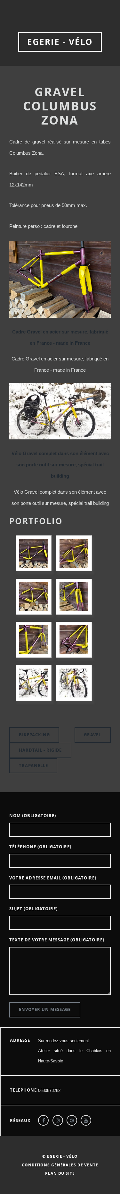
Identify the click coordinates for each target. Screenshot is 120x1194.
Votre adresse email (52, 878)
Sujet (33, 909)
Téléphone (40, 847)
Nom (32, 815)
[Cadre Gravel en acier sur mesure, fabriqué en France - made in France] (59, 316)
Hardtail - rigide (40, 750)
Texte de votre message (56, 940)
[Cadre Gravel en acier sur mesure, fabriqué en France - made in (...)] (34, 553)
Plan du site (60, 1173)
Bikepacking (34, 735)
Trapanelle (33, 765)
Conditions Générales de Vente (60, 1165)
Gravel (92, 735)
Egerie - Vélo (59, 42)
